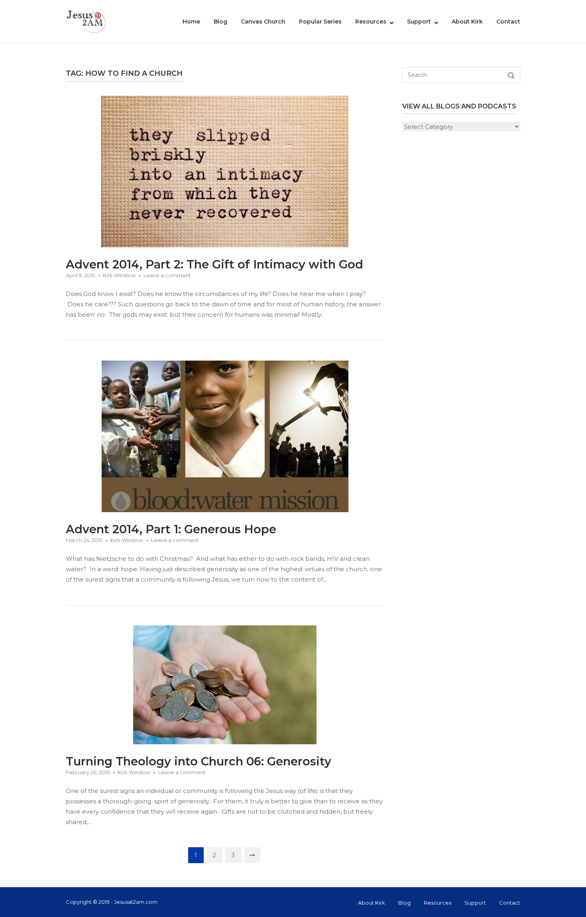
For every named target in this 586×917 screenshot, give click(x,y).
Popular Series (320, 21)
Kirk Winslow (119, 275)
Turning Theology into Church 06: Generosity (198, 761)
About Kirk (467, 21)
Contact (508, 21)
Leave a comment (167, 275)
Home (191, 21)
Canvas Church (263, 21)
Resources (370, 21)
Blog (220, 21)
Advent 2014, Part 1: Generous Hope (171, 529)
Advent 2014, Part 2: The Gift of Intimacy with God (214, 264)
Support (419, 21)
